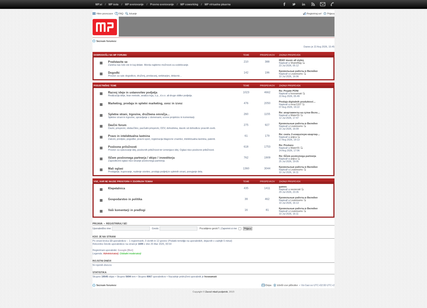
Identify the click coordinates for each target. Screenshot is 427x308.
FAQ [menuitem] (121, 13)
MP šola (114, 4)
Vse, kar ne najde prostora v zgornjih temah (123, 181)
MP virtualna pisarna (218, 4)
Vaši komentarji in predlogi (126, 210)
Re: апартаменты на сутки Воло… (299, 112)
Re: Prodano (286, 145)
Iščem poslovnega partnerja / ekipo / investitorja (141, 157)
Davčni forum (117, 125)
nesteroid (295, 189)
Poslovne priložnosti (122, 146)
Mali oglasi (115, 168)
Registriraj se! (116, 223)
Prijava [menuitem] (330, 13)
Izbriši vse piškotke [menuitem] (287, 285)
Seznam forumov (106, 285)
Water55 (295, 115)
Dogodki (114, 72)
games (283, 186)
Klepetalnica (116, 188)
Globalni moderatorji (130, 253)
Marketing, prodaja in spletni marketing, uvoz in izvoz (145, 103)
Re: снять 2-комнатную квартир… (299, 134)
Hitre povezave (105, 13)
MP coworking (189, 4)
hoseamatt (296, 93)
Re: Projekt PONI (288, 90)
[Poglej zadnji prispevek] (303, 62)
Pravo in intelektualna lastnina (129, 136)
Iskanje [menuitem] (133, 13)
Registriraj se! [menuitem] (314, 13)
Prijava (98, 223)
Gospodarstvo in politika (125, 199)
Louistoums (296, 73)
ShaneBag (296, 62)
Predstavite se (117, 61)
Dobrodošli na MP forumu (110, 55)
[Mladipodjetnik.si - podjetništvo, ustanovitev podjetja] (105, 27)
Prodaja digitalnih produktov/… (297, 101)
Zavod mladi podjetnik (216, 291)
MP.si (98, 4)
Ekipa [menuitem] (268, 285)
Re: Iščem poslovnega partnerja (297, 156)
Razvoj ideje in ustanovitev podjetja (132, 92)
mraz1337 (295, 104)
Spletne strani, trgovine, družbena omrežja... (139, 114)
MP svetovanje (134, 4)
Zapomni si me (229, 228)
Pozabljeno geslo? (209, 228)
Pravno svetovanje (162, 4)
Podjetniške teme (105, 85)
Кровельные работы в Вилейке (298, 71)
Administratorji (110, 253)
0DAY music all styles (291, 60)
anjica (293, 137)
